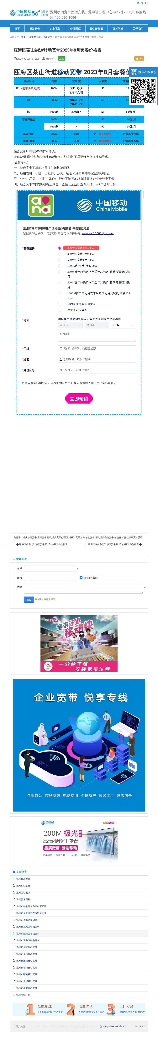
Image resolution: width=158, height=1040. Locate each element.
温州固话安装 (22, 892)
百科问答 (118, 28)
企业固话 (75, 28)
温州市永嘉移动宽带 (26, 960)
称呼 (19, 568)
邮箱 (19, 577)
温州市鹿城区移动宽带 (27, 919)
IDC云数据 (96, 28)
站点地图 (20, 1026)
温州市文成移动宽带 (26, 981)
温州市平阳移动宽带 (26, 967)
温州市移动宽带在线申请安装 (30, 906)
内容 (19, 586)
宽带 (74, 81)
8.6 (139, 1026)
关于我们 (138, 28)
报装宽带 (34, 28)
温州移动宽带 (22, 878)
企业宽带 (55, 28)
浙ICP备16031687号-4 (112, 1026)
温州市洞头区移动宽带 (27, 940)
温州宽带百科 (22, 899)
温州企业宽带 (22, 885)
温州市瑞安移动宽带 (26, 946)
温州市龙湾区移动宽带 (27, 926)
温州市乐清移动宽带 (26, 953)
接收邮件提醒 (91, 577)
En (146, 3)
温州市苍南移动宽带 (26, 974)
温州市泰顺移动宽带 (26, 987)
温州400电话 (22, 994)
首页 (17, 28)
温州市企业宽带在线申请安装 (30, 912)
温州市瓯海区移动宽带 (40, 36)
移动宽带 (69, 71)
